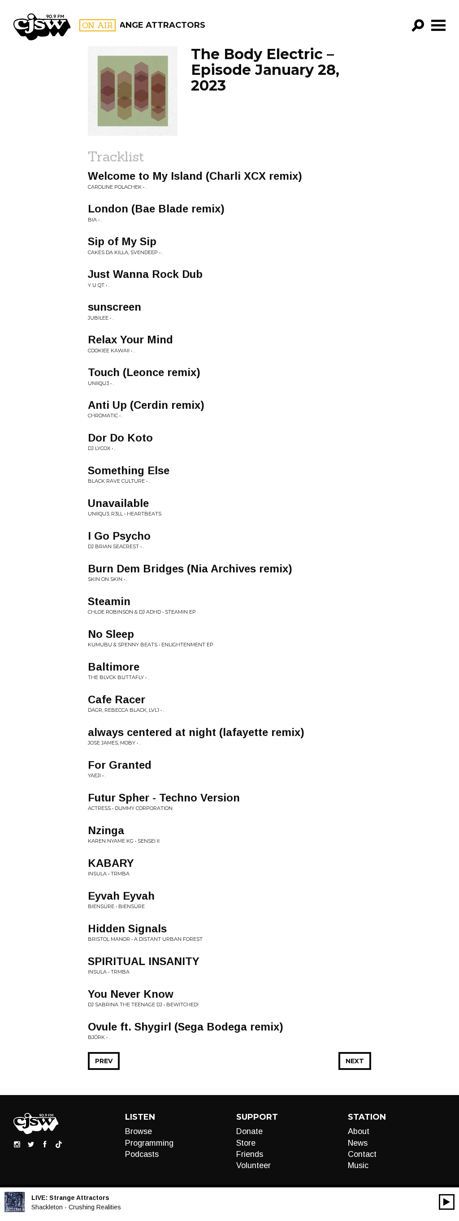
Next (355, 1061)
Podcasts (142, 1154)
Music (358, 1165)
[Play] (447, 1202)
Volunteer (253, 1165)
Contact (362, 1154)
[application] (447, 1202)
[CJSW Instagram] (17, 1143)
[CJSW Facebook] (44, 1143)
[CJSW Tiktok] (58, 1143)
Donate (249, 1131)
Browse (138, 1131)
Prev (104, 1061)
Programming (149, 1143)
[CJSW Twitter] (31, 1143)
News (358, 1143)
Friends (249, 1154)
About (358, 1131)
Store (245, 1143)
